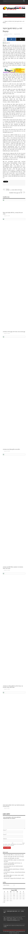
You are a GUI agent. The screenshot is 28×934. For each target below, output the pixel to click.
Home (5, 21)
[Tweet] (20, 39)
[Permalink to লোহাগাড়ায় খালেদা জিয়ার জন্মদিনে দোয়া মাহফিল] (14, 337)
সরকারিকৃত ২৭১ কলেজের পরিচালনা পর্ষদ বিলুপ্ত (14, 189)
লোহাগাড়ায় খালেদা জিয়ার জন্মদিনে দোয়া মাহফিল (11, 449)
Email (4, 834)
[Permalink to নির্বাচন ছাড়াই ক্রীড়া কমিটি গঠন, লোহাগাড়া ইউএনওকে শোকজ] (14, 200)
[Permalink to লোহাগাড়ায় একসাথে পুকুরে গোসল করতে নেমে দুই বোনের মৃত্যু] (14, 219)
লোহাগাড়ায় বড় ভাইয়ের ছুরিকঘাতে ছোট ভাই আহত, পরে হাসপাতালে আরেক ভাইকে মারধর (13, 686)
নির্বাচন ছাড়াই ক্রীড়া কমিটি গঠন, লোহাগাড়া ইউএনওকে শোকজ (14, 854)
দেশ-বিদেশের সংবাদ (11, 21)
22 (4, 898)
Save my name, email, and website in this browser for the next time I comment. (14, 844)
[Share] (11, 39)
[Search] (24, 1)
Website (5, 838)
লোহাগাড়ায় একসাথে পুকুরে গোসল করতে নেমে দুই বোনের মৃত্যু (14, 331)
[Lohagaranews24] (14, 9)
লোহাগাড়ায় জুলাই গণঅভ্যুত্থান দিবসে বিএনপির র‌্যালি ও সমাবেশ (14, 878)
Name (4, 830)
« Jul (4, 902)
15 (4, 897)
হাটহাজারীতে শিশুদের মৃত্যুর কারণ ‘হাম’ (15, 192)
